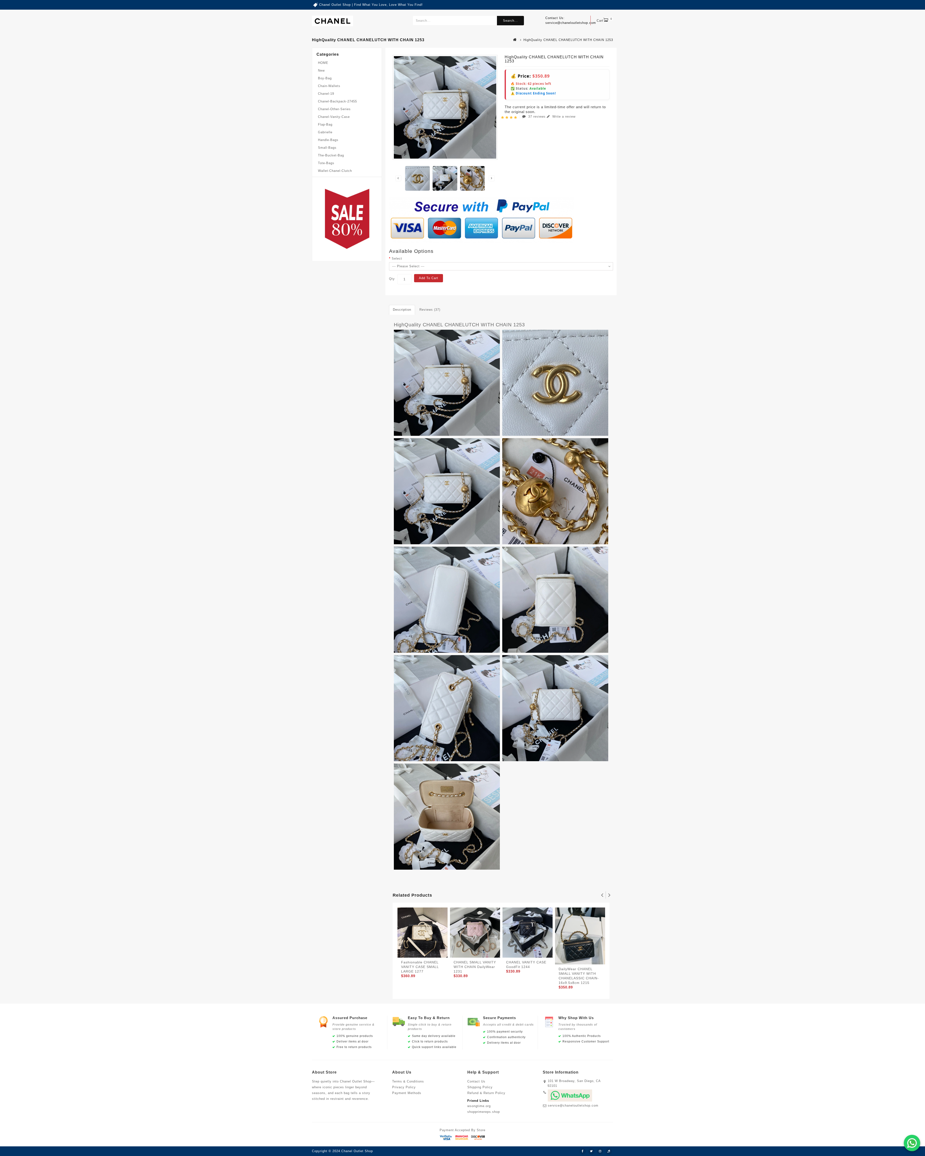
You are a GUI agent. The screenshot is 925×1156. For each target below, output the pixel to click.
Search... (510, 20)
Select (397, 258)
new (321, 70)
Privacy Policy (404, 1087)
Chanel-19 (326, 93)
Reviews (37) (429, 309)
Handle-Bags (328, 140)
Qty (392, 279)
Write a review (563, 116)
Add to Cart (428, 278)
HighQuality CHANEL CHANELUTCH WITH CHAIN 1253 (459, 324)
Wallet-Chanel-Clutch (335, 171)
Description (402, 309)
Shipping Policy (480, 1087)
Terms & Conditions (408, 1081)
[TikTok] (609, 1151)
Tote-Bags (326, 163)
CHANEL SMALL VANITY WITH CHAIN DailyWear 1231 (475, 966)
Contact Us (476, 1081)
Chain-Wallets (329, 86)
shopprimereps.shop (483, 1112)
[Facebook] (583, 1151)
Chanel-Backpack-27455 (337, 101)
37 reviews (537, 116)
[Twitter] (591, 1151)
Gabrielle (325, 132)
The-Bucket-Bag (331, 155)
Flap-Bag (325, 124)
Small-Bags (327, 147)
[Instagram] (600, 1151)
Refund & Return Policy (486, 1093)
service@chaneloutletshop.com (573, 1105)
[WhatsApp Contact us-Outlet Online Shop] (912, 1143)
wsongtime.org (479, 1106)
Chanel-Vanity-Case (334, 117)
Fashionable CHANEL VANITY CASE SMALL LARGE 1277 (420, 966)
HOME (323, 63)
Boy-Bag (325, 78)
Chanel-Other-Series (334, 109)
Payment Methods (406, 1093)
